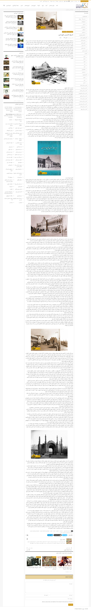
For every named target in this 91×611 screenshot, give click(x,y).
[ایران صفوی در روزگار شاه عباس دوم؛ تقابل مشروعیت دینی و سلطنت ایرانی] (6, 62)
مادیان (84, 24)
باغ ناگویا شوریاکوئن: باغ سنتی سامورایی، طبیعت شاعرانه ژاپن (11, 39)
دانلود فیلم (20, 162)
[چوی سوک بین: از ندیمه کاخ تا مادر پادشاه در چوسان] (6, 86)
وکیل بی (20, 202)
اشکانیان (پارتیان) (82, 35)
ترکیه (84, 59)
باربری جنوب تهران (18, 128)
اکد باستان (83, 45)
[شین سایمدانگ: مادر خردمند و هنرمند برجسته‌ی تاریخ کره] (6, 74)
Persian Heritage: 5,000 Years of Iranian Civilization (8, 116)
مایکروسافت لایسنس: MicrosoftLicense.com (8, 192)
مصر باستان (84, 51)
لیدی (84, 82)
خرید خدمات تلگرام (18, 154)
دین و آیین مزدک (83, 98)
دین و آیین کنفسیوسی (82, 93)
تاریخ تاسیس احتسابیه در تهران (44, 531)
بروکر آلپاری (10, 128)
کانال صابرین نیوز (19, 192)
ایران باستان (51, 5)
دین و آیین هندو (83, 106)
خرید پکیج (10, 149)
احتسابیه (61, 531)
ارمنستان (83, 72)
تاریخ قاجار (64, 31)
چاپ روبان (10, 147)
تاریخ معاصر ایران (70, 31)
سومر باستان (83, 40)
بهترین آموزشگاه (9, 130)
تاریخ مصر (33, 5)
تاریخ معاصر (27, 5)
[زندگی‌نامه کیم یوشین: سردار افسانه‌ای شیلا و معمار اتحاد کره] (6, 91)
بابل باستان (83, 48)
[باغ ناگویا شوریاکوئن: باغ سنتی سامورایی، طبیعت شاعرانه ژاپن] (20, 40)
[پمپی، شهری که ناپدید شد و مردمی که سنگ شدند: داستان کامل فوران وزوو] (6, 68)
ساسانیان (83, 32)
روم (84, 80)
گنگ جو (28, 550)
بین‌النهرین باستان (83, 37)
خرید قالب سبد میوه (18, 157)
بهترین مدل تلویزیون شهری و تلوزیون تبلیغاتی (8, 134)
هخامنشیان (83, 27)
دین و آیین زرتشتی (83, 90)
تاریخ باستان (69, 557)
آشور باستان (83, 43)
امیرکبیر (57, 531)
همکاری (72, 1)
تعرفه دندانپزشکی (9, 143)
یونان (84, 77)
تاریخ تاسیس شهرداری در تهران (34, 531)
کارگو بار (11, 189)
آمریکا (39, 5)
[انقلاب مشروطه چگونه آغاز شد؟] (34, 561)
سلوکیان (83, 29)
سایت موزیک (52, 1)
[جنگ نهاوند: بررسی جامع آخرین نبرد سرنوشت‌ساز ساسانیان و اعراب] (6, 97)
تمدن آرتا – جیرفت (82, 19)
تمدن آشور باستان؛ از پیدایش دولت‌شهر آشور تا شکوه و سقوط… (11, 22)
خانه (79, 1)
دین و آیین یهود (83, 109)
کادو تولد (10, 186)
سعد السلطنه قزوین (68, 550)
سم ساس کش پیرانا (18, 184)
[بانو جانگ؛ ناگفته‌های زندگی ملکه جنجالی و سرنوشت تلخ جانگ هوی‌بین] (20, 17)
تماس (41, 1)
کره (84, 64)
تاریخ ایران (84, 16)
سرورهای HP (10, 177)
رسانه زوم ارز (20, 177)
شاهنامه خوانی (9, 184)
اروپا (43, 5)
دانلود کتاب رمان (9, 162)
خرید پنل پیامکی (19, 152)
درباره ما (75, 1)
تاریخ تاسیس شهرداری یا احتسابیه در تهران (66, 532)
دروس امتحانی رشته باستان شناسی (18, 165)
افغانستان (83, 69)
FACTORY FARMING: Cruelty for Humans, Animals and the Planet (8, 109)
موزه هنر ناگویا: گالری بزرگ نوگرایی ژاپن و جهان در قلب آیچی (10, 33)
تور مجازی (61, 1)
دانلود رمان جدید (9, 157)
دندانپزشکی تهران (19, 169)
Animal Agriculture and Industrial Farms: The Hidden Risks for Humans (17, 109)
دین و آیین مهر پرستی (82, 104)
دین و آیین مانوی (83, 96)
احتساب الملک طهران (67, 531)
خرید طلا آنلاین (9, 154)
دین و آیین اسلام (83, 85)
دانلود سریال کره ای (9, 160)
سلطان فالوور (19, 180)
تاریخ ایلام (83, 21)
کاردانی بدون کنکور (18, 189)
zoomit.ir (10, 120)
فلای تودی (20, 186)
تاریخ (51, 531)
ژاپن (84, 61)
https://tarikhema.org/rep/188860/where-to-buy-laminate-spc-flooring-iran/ (14, 116)
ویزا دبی (11, 202)
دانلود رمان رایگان (19, 160)
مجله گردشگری (16, 5)
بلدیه (54, 531)
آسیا (46, 5)
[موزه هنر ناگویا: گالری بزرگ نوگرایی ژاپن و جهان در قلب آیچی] (20, 34)
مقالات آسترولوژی (9, 196)
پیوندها (57, 1)
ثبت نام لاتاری (19, 147)
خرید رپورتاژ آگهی (46, 1)
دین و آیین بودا (83, 88)
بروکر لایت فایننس (18, 130)
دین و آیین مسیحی (83, 101)
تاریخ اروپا (84, 74)
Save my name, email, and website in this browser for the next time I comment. (57, 602)
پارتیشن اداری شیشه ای (8, 138)
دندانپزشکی (10, 165)
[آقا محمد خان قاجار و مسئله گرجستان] (49, 561)
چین (84, 56)
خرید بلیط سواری (19, 149)
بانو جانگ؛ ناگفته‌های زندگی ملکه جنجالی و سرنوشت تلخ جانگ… (11, 16)
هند (84, 66)
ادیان (22, 5)
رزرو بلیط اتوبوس (9, 173)
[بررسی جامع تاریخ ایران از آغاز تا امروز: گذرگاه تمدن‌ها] (64, 561)
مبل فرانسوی (19, 196)
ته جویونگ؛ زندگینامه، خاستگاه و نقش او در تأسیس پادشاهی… (11, 27)
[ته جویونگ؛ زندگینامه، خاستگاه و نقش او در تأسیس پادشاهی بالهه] (20, 29)
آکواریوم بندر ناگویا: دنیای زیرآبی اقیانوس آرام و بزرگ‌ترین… (11, 45)
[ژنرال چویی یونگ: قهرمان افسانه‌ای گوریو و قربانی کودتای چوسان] (6, 80)
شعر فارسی (8, 5)
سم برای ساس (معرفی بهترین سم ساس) (8, 180)
